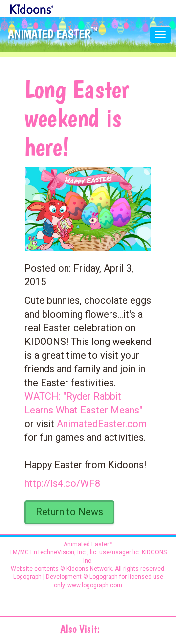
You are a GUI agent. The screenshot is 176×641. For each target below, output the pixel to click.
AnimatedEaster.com (102, 424)
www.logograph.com (94, 585)
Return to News (69, 512)
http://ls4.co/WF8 (62, 483)
